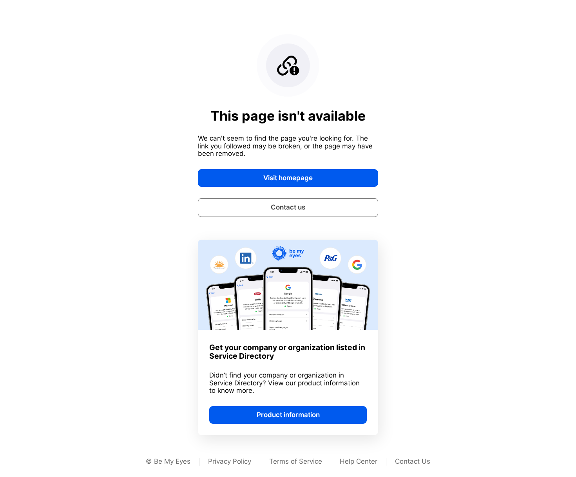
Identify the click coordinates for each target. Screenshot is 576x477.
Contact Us (412, 461)
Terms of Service (295, 461)
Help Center (358, 461)
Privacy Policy (229, 461)
